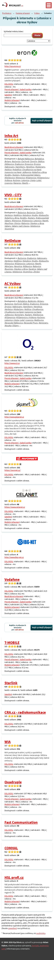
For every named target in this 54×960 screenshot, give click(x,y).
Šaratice (32, 269)
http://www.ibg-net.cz (14, 557)
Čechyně (25, 161)
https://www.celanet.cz (14, 507)
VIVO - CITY (13, 195)
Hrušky (35, 215)
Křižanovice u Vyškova (26, 317)
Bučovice (16, 161)
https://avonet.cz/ (12, 470)
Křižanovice (31, 177)
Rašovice (25, 223)
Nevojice (18, 266)
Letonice (25, 180)
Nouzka (7, 325)
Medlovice (38, 320)
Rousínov (8, 269)
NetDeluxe (12, 240)
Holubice (26, 215)
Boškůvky (32, 301)
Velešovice (35, 226)
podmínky (40, 933)
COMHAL (11, 848)
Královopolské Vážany (30, 175)
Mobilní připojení (12, 100)
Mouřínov (8, 223)
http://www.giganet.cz (14, 417)
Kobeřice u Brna (39, 172)
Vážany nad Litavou (20, 226)
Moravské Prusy (31, 322)
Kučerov (16, 180)
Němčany (8, 266)
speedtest (12, 928)
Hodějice (17, 215)
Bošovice (22, 212)
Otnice (17, 223)
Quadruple (13, 782)
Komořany (19, 314)
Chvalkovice (37, 309)
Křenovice (20, 177)
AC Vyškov (12, 283)
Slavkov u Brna (37, 223)
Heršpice (8, 215)
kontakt (35, 945)
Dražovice (19, 164)
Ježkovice (26, 172)
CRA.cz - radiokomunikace (25, 712)
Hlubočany (40, 166)
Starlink (10, 683)
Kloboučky (43, 215)
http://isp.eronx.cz (12, 66)
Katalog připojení (23, 13)
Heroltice (30, 166)
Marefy (25, 183)
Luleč (38, 180)
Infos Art (11, 135)
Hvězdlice (16, 169)
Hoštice (7, 169)
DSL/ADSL (8, 84)
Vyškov (37, 13)
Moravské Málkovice (13, 322)
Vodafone (12, 579)
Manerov (17, 183)
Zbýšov (36, 271)
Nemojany (43, 322)
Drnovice (28, 164)
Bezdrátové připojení (13, 147)
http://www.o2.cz (12, 363)
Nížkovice (27, 266)
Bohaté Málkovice (26, 158)
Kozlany (16, 175)
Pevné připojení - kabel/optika (17, 89)
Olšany (15, 325)
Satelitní (8, 94)
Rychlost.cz (6, 13)
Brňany (7, 161)
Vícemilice (9, 228)
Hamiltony (20, 166)
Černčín (33, 161)
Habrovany (9, 166)
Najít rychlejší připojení (42, 121)
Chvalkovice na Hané (31, 169)
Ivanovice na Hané (12, 172)
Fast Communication (21, 822)
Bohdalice (39, 158)
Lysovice (8, 183)
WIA (7, 742)
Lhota (32, 180)
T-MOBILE (12, 642)
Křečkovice (9, 177)
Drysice (37, 164)
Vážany (7, 226)
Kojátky (7, 175)
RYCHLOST (16, 5)
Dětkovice (9, 164)
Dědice (41, 161)
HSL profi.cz (14, 877)
